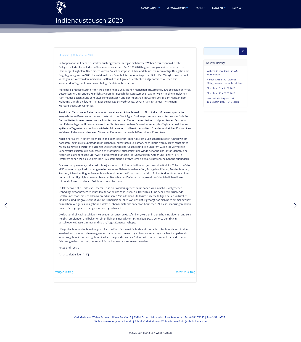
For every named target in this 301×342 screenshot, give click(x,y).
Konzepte (217, 7)
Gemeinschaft (149, 7)
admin (66, 54)
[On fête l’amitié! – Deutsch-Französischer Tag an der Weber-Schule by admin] (5, 205)
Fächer (199, 7)
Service (236, 7)
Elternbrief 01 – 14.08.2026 (221, 88)
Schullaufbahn (176, 7)
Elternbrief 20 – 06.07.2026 (221, 93)
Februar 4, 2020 (84, 54)
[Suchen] (243, 51)
